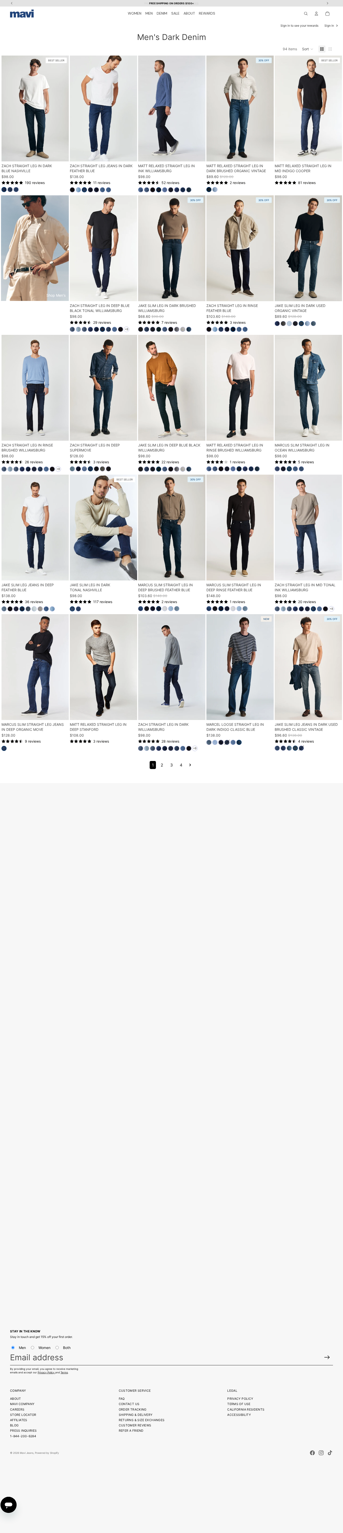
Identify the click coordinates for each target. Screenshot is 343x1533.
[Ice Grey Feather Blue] (164, 608)
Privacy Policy (46, 1372)
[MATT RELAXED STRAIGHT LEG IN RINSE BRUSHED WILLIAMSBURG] (240, 388)
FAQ (122, 1399)
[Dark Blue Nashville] (4, 189)
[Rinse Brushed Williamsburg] (170, 189)
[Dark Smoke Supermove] (96, 469)
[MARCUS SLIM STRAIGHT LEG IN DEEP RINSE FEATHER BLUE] (240, 527)
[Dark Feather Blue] (84, 189)
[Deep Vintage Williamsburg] (188, 329)
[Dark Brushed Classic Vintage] (283, 748)
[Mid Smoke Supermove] (102, 469)
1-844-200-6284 (23, 1436)
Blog (14, 1425)
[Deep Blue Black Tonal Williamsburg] (102, 329)
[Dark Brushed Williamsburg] (72, 329)
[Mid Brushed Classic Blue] (233, 742)
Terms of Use (238, 1404)
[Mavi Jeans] (22, 14)
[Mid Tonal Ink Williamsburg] (108, 329)
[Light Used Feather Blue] (4, 608)
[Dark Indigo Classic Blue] (239, 742)
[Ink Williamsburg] (158, 189)
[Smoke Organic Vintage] (283, 323)
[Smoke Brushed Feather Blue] (146, 608)
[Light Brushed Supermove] (72, 469)
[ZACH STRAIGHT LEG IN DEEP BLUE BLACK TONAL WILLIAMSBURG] (103, 248)
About (15, 1399)
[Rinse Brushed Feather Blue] (16, 608)
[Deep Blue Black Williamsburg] (158, 329)
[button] (307, 49)
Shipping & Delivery (136, 1415)
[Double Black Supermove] (108, 469)
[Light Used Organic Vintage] (214, 189)
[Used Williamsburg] (295, 469)
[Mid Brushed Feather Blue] (102, 189)
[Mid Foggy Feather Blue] (140, 608)
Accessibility (239, 1415)
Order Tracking (133, 1409)
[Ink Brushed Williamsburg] (96, 329)
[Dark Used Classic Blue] (208, 742)
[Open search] (305, 13)
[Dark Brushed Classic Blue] (277, 748)
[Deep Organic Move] (4, 748)
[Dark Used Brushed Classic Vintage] (295, 748)
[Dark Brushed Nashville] (10, 189)
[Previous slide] (9, 108)
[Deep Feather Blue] (22, 608)
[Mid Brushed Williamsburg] (301, 469)
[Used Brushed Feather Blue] (28, 608)
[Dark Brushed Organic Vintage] (208, 189)
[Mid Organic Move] (277, 323)
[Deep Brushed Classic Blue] (227, 742)
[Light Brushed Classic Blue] (214, 742)
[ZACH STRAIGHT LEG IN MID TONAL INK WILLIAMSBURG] (308, 527)
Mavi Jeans (26, 1452)
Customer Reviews (135, 1425)
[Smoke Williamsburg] (140, 329)
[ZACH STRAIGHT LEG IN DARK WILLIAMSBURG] (171, 667)
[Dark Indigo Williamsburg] (152, 329)
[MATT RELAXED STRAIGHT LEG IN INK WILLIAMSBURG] (171, 108)
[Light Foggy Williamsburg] (114, 329)
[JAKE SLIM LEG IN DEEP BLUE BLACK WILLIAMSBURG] (171, 388)
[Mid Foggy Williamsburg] (146, 189)
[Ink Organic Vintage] (295, 323)
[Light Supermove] (84, 469)
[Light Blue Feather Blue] (170, 608)
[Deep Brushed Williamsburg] (176, 189)
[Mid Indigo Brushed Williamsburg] (164, 189)
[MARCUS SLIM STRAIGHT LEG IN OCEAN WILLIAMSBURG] (308, 388)
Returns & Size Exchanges (142, 1420)
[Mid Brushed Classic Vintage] (289, 748)
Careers (17, 1409)
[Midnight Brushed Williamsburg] (188, 189)
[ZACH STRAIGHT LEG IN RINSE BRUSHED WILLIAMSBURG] (35, 388)
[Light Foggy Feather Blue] (78, 189)
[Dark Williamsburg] (277, 469)
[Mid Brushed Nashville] (16, 189)
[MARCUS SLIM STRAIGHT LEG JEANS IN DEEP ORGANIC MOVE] (35, 667)
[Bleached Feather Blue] (34, 608)
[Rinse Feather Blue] (90, 189)
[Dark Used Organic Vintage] (301, 323)
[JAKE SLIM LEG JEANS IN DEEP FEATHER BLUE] (35, 527)
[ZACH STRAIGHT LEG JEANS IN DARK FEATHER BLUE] (103, 108)
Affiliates (18, 1420)
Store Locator (23, 1415)
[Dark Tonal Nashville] (72, 608)
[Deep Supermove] (90, 469)
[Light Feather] (176, 608)
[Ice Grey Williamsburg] (182, 329)
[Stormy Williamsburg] (176, 329)
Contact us (129, 1404)
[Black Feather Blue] (72, 189)
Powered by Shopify (47, 1452)
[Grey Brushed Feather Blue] (40, 608)
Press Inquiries (23, 1430)
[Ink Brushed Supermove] (78, 469)
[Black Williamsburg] (152, 189)
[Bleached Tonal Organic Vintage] (289, 323)
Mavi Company (22, 1404)
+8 (126, 329)
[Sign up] (327, 1357)
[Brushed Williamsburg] (140, 189)
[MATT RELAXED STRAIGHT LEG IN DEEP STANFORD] (103, 667)
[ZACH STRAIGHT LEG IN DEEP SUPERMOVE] (103, 388)
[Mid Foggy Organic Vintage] (313, 323)
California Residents (245, 1409)
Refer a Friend (131, 1430)
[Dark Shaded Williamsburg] (182, 189)
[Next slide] (61, 108)
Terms (64, 1372)
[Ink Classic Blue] (220, 742)
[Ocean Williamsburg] (289, 469)
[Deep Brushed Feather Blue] (158, 608)
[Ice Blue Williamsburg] (78, 329)
